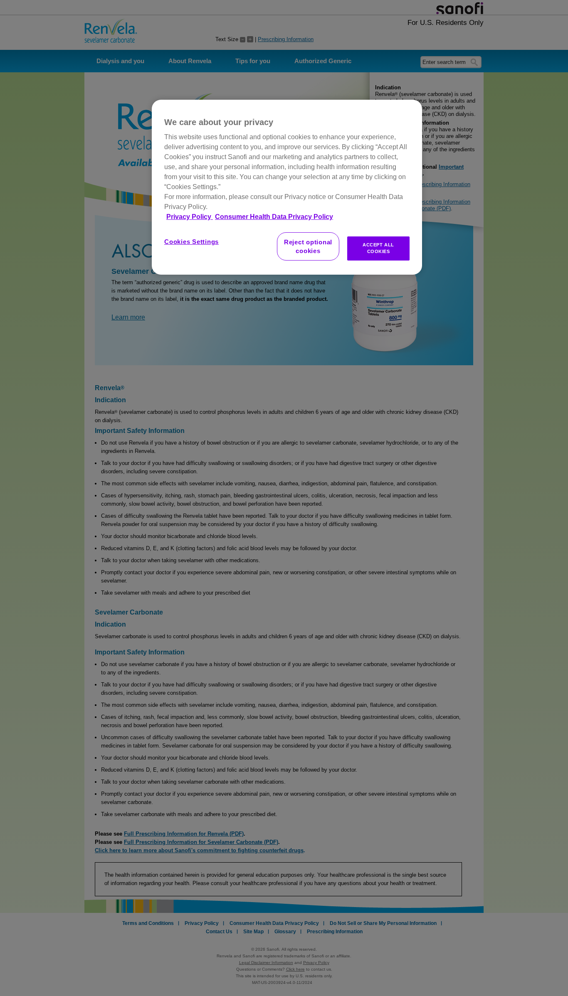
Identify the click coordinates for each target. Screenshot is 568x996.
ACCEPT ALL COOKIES (378, 248)
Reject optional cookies (308, 246)
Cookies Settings (191, 241)
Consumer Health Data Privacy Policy (274, 216)
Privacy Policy (189, 216)
